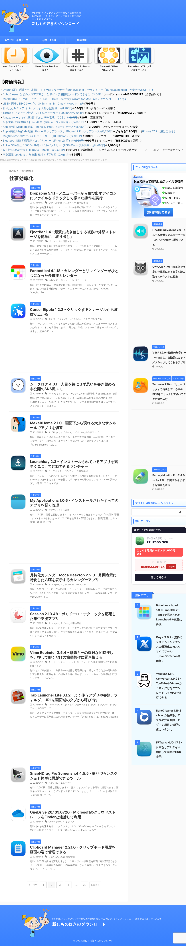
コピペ (75, 432)
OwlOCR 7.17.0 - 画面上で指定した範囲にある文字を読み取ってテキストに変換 (168, 271)
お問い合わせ (49, 40)
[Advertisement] (64, 356)
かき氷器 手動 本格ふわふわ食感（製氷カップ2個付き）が (43, 122)
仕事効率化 (82, 202)
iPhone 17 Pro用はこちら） (159, 131)
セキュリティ (60, 393)
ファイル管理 (55, 202)
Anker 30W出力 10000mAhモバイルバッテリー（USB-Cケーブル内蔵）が (54, 145)
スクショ (52, 782)
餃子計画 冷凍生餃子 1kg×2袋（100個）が (34, 150)
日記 (98, 393)
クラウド (60, 821)
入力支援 (109, 662)
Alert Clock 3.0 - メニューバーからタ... (15, 68)
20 (84, 884)
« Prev (33, 884)
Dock (51, 704)
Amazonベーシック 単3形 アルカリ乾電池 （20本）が (40, 117)
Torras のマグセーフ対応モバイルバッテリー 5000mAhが (43, 113)
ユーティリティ (56, 471)
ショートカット (68, 662)
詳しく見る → (159, 577)
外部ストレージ (70, 241)
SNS (50, 393)
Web (57, 704)
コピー (171, 566)
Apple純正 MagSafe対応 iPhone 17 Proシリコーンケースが (44, 126)
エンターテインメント (59, 319)
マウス (98, 319)
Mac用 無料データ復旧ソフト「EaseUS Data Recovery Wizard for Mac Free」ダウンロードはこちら (65, 99)
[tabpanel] (15, 61)
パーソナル (73, 393)
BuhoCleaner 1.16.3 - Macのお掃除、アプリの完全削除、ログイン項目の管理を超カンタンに (168, 720)
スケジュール (67, 280)
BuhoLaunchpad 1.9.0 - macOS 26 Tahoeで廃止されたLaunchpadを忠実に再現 (169, 615)
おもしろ (75, 319)
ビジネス (70, 821)
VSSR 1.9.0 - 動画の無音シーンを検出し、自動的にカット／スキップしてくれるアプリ (169, 357)
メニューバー (69, 202)
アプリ (51, 432)
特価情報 (82, 40)
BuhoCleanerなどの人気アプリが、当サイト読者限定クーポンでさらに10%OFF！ (53, 94)
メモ (82, 393)
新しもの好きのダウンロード (55, 23)
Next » (95, 884)
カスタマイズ (87, 319)
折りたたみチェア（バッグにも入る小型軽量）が (37, 108)
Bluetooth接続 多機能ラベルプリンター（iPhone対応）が (43, 140)
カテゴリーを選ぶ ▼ (16, 40)
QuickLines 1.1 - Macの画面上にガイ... (78, 68)
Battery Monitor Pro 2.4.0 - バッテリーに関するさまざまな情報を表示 (168, 480)
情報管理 (90, 393)
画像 (103, 393)
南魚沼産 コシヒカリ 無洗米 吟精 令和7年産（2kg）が (36, 154)
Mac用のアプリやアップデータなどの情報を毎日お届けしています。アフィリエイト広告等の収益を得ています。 (108, 918)
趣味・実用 (111, 393)
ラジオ (108, 704)
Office (51, 821)
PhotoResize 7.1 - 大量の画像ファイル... (139, 68)
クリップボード (63, 432)
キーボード (53, 662)
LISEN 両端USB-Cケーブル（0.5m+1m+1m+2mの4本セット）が (43, 103)
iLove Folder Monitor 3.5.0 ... (46, 68)
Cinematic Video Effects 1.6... (109, 68)
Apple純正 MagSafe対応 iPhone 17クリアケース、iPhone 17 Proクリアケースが (58, 131)
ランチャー (70, 471)
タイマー (64, 623)
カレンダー (54, 280)
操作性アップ (92, 432)
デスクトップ (97, 704)
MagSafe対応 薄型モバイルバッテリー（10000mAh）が (42, 136)
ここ (142, 150)
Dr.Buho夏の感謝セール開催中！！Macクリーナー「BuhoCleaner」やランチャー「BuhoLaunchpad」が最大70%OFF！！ (78, 89)
